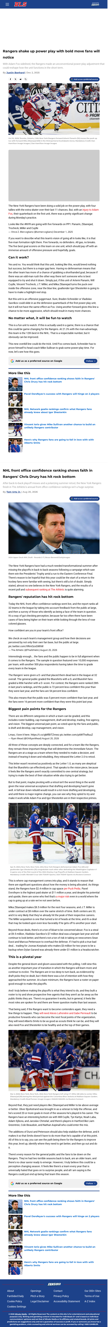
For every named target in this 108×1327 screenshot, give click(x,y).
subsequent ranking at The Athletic (44, 589)
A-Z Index (90, 1301)
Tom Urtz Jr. (13, 492)
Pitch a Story (38, 1296)
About (10, 1290)
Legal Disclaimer (40, 1301)
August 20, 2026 (48, 650)
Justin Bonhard (15, 72)
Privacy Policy (61, 1296)
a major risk (62, 896)
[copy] (26, 79)
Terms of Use (92, 1296)
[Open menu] (7, 4)
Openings (36, 1290)
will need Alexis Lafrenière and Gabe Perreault (65, 1013)
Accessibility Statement (67, 1301)
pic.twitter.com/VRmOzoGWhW (25, 646)
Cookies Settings (16, 1306)
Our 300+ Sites (93, 1290)
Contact (58, 1290)
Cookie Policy (14, 1301)
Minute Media (21, 1314)
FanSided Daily (15, 1296)
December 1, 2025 (63, 231)
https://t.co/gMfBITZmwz (45, 734)
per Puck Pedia (72, 888)
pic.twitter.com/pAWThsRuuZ (76, 734)
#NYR (27, 224)
